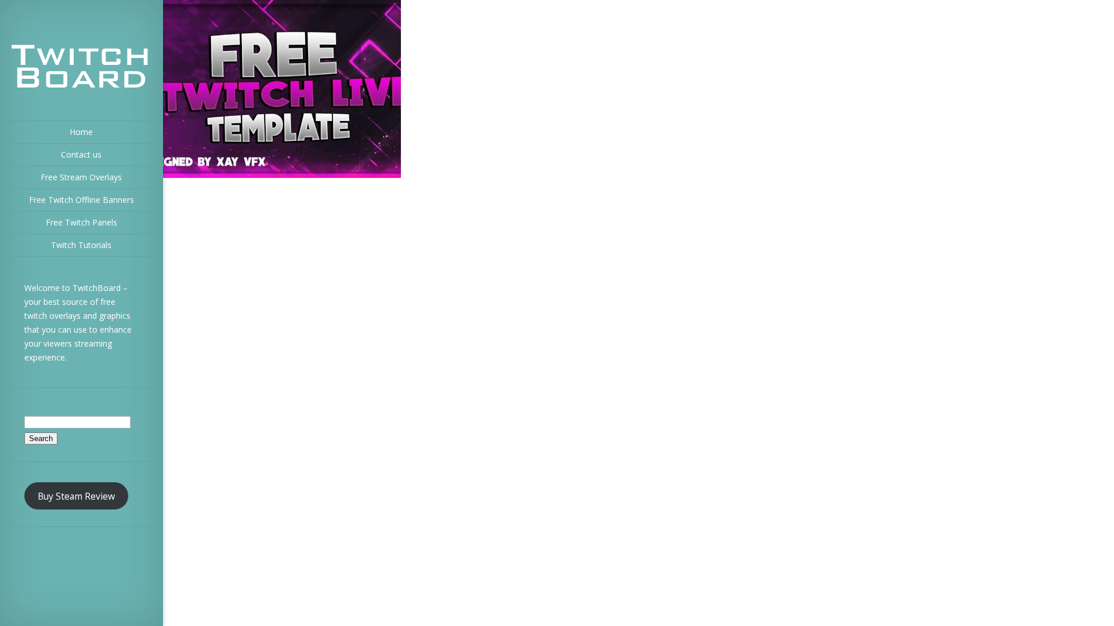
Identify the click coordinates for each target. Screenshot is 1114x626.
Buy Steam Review (76, 496)
